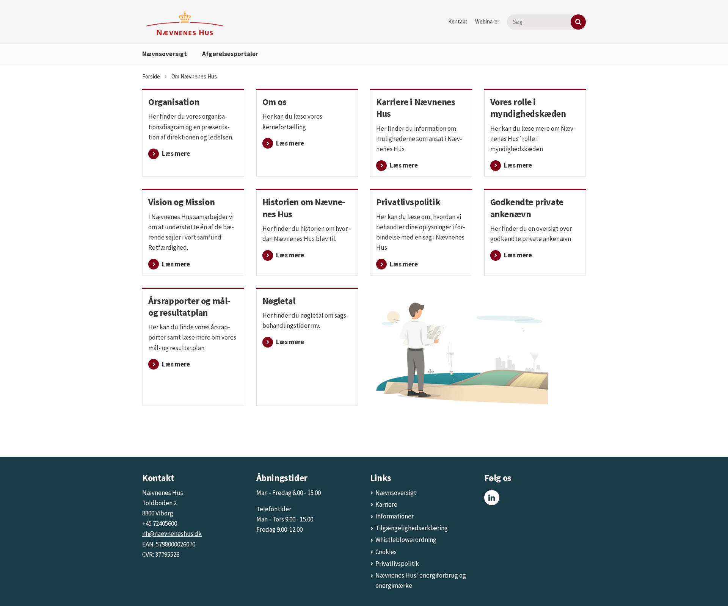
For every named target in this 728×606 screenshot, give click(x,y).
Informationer (394, 516)
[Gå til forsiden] (185, 23)
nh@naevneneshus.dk (172, 533)
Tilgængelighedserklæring (411, 528)
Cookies (386, 552)
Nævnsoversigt (164, 54)
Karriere (386, 504)
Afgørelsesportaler (230, 54)
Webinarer (487, 21)
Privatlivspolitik (397, 563)
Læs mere (404, 165)
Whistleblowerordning (405, 540)
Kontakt (458, 21)
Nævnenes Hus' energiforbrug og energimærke (420, 580)
